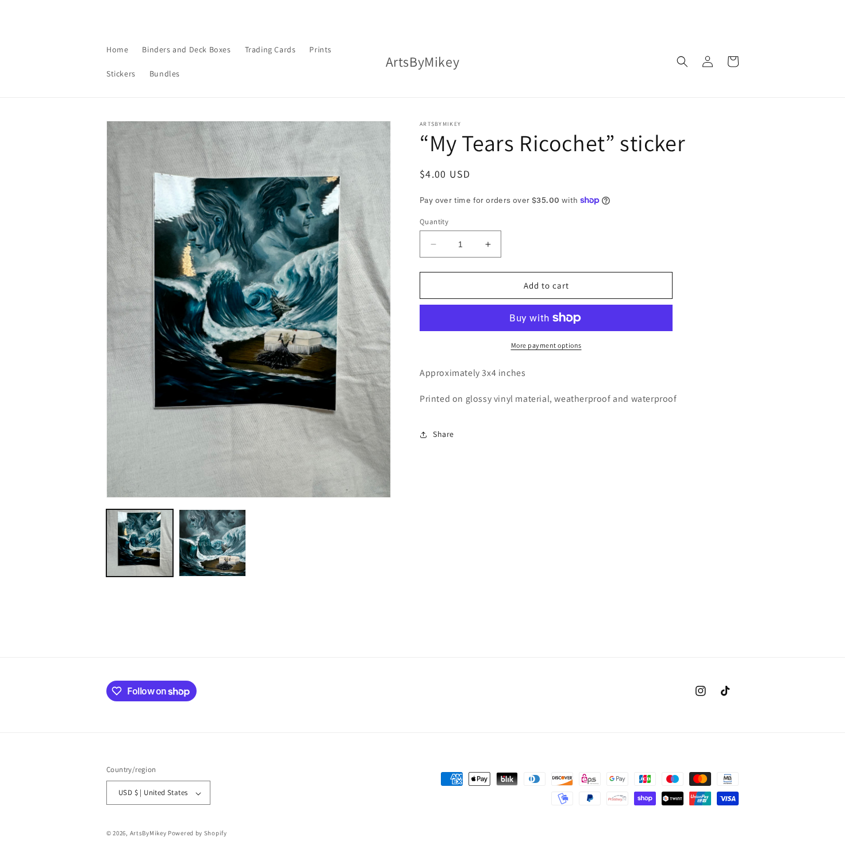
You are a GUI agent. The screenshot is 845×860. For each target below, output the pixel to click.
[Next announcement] (610, 12)
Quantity (434, 221)
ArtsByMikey (148, 834)
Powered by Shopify (197, 834)
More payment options (546, 345)
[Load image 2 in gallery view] (212, 542)
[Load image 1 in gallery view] (139, 542)
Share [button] (443, 434)
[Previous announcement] (235, 12)
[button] (682, 61)
